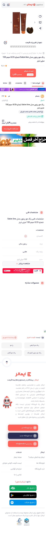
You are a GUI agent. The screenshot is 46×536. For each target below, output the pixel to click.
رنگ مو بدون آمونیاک (34, 353)
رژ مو (11, 345)
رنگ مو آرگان (11, 353)
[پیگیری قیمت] (40, 16)
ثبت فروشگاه (40, 469)
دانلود (23, 482)
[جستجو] (3, 5)
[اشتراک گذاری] (40, 28)
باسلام (37, 96)
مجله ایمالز (18, 457)
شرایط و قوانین (16, 469)
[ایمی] (7, 402)
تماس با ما (18, 475)
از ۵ (3, 66)
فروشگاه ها (40, 463)
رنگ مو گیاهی (34, 345)
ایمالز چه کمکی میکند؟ (36, 457)
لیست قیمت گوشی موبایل (12, 463)
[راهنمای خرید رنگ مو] (40, 22)
